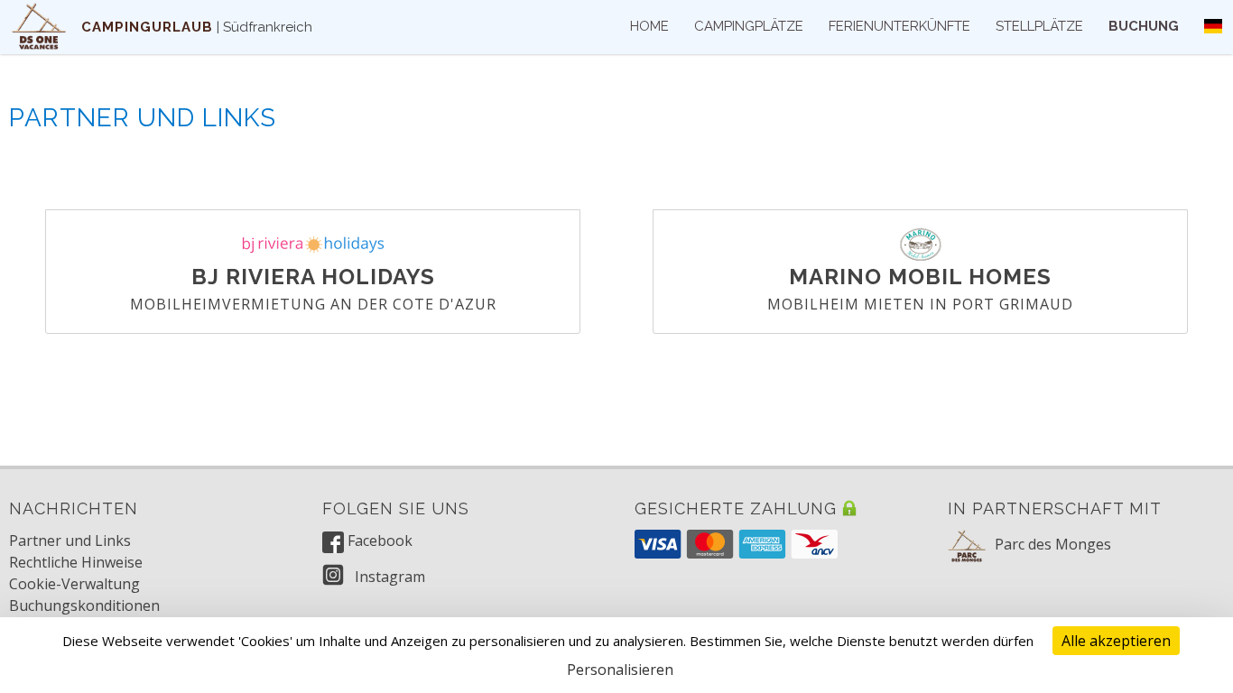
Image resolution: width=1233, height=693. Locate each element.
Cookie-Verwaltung (74, 584)
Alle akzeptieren (1116, 641)
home (649, 26)
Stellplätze (1039, 26)
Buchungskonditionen (84, 605)
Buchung (1143, 26)
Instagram (388, 577)
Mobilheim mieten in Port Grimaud (920, 304)
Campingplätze (748, 26)
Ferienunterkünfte (899, 26)
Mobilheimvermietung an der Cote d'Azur (313, 304)
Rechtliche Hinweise (76, 562)
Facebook (378, 540)
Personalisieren (620, 669)
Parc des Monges (1053, 544)
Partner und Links (70, 540)
